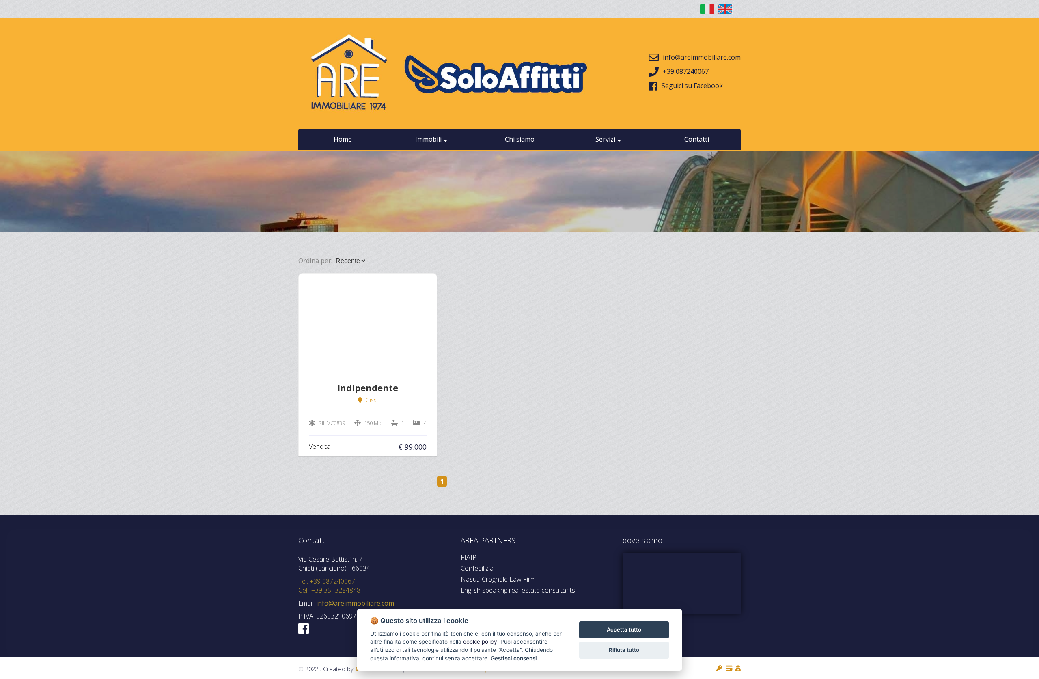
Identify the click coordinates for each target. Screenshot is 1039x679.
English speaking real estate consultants (518, 590)
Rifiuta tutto (624, 650)
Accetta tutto (624, 629)
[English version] (725, 9)
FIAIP (468, 557)
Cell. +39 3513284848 (329, 590)
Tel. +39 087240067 (326, 581)
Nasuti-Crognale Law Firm (498, 579)
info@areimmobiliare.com (354, 603)
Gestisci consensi (514, 658)
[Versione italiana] (707, 9)
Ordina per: (315, 260)
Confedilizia (477, 568)
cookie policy (480, 641)
